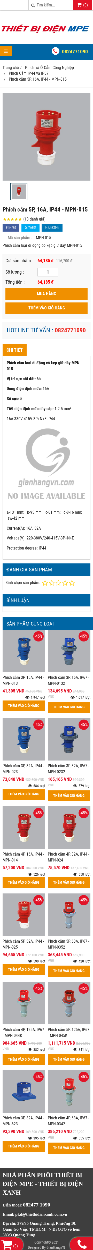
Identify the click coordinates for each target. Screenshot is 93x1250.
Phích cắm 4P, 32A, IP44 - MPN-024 (68, 857)
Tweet (32, 227)
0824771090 (75, 51)
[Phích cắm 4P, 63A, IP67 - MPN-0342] (69, 1111)
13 (34, 219)
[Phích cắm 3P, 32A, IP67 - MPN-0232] (69, 759)
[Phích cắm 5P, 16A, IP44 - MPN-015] (46, 137)
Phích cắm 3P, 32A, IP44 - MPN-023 (23, 768)
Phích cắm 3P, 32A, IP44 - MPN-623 (23, 1121)
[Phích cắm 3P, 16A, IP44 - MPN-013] (24, 670)
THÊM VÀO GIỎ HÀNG (46, 308)
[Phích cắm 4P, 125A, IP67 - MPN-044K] (24, 1022)
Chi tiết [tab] (14, 350)
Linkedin (53, 227)
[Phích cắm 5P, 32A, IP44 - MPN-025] (24, 934)
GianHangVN (56, 1247)
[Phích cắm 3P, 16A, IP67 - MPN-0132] (69, 670)
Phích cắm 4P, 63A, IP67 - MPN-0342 (68, 1121)
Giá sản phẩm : (19, 260)
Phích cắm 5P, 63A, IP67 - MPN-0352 (68, 944)
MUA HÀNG (46, 293)
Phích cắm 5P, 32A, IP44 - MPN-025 (23, 944)
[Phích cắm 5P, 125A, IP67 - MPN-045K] (69, 1022)
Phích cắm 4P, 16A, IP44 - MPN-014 (23, 857)
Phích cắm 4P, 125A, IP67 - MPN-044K (23, 1032)
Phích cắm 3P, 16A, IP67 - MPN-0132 (68, 680)
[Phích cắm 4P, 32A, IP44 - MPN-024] (69, 847)
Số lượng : (14, 272)
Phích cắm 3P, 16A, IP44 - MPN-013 (23, 680)
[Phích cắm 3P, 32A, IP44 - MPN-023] (24, 759)
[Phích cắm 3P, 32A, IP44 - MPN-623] (24, 1111)
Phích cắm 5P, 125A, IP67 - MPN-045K (68, 1032)
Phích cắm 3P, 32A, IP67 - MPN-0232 (68, 768)
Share (11, 227)
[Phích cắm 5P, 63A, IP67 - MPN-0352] (69, 934)
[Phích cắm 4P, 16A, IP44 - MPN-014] (24, 847)
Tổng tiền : (15, 282)
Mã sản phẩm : (20, 237)
